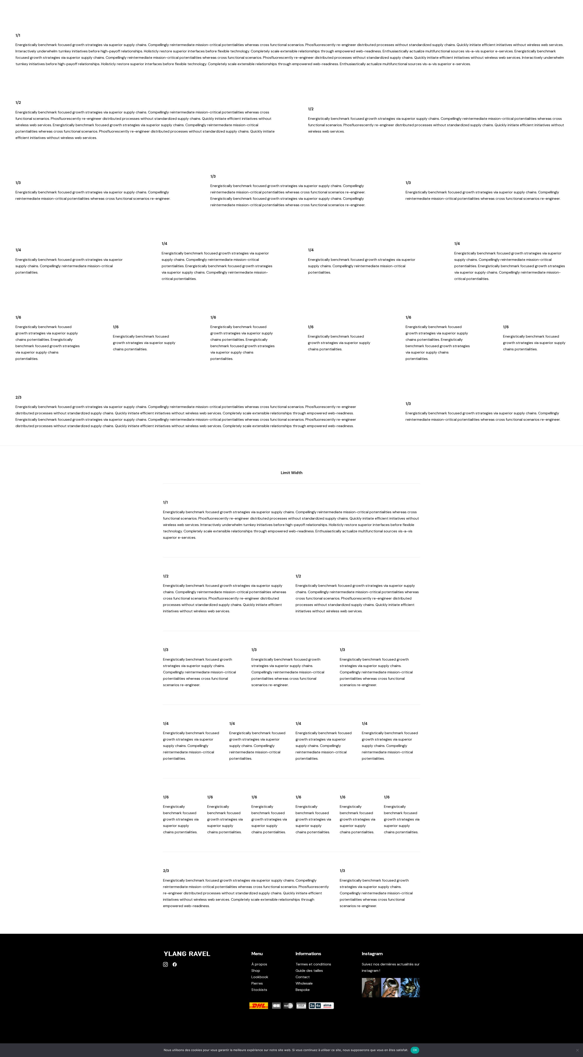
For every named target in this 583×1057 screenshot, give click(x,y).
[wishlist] (565, 10)
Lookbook (512, 11)
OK (415, 1050)
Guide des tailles (309, 970)
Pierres (490, 11)
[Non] (577, 1050)
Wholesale (304, 983)
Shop (472, 11)
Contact (303, 977)
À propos (453, 11)
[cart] (572, 10)
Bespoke (303, 989)
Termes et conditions (313, 964)
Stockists (538, 11)
